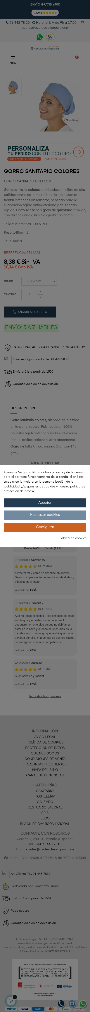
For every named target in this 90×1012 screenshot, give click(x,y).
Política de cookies (73, 538)
